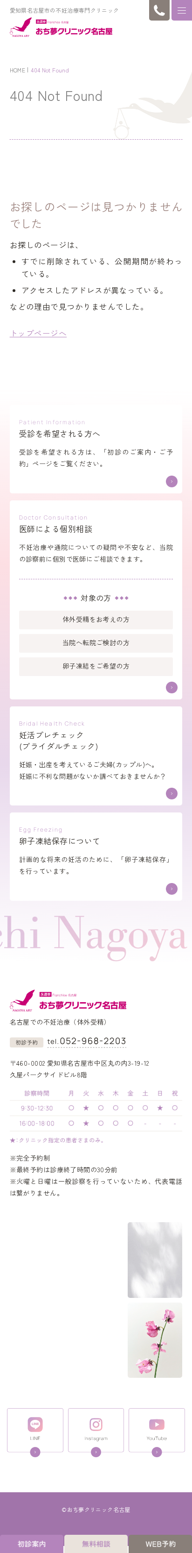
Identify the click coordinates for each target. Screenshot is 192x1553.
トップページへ (38, 333)
